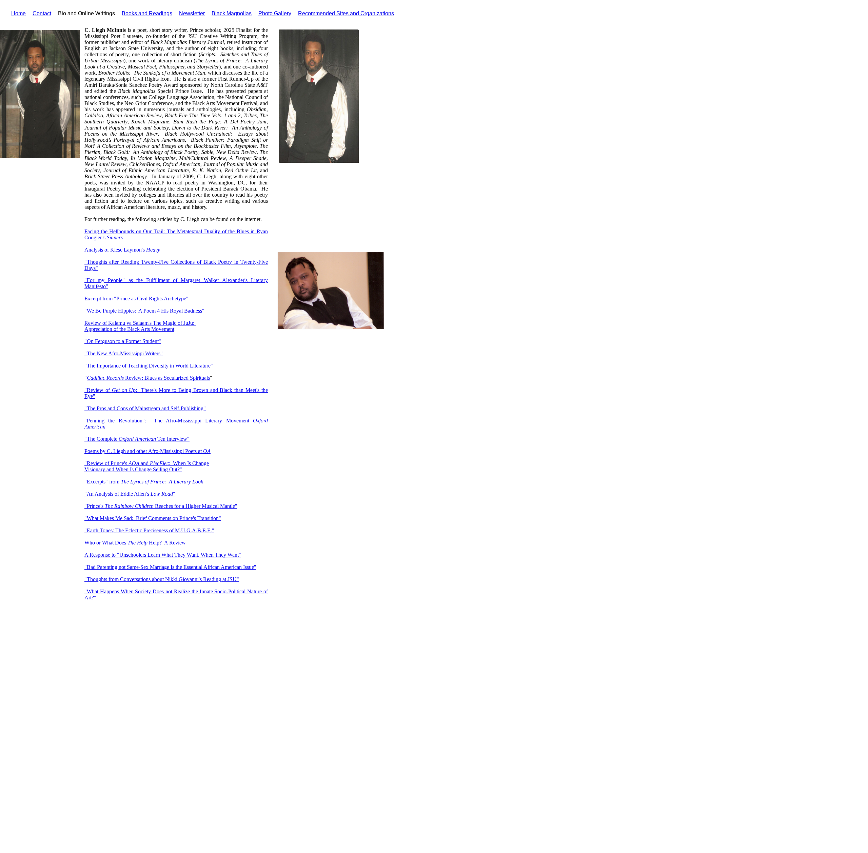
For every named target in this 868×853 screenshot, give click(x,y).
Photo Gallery (274, 13)
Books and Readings (147, 13)
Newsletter (192, 13)
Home (18, 13)
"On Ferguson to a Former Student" (122, 341)
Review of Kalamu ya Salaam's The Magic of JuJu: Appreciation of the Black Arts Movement (140, 326)
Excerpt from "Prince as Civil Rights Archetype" (136, 298)
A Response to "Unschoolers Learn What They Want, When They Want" (162, 555)
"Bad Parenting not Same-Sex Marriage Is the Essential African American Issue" (170, 567)
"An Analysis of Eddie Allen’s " (129, 494)
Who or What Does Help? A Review (135, 542)
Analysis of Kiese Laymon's (122, 250)
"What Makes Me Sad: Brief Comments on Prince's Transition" (152, 518)
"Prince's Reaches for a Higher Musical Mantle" (160, 506)
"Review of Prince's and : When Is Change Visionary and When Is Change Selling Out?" (146, 466)
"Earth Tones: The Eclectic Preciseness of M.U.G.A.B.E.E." (149, 530)
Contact (42, 13)
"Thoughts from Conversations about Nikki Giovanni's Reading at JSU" (161, 579)
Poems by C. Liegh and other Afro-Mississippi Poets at (147, 451)
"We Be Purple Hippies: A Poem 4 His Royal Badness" (144, 311)
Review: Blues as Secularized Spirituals (167, 378)
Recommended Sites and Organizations (346, 13)
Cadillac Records (105, 378)
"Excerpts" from (143, 481)
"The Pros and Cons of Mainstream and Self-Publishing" (145, 408)
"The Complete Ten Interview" (137, 439)
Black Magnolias (232, 13)
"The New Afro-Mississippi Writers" (123, 353)
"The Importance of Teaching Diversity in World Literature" (148, 366)
